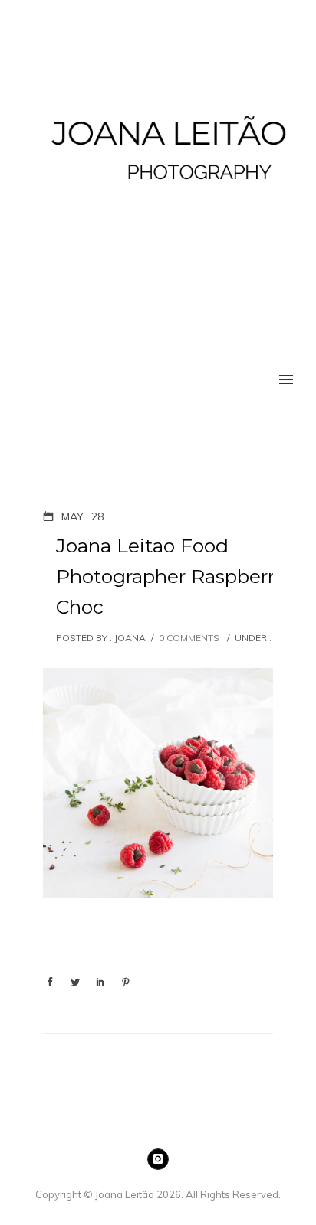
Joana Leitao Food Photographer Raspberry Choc (170, 576)
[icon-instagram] (158, 1159)
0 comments (189, 637)
